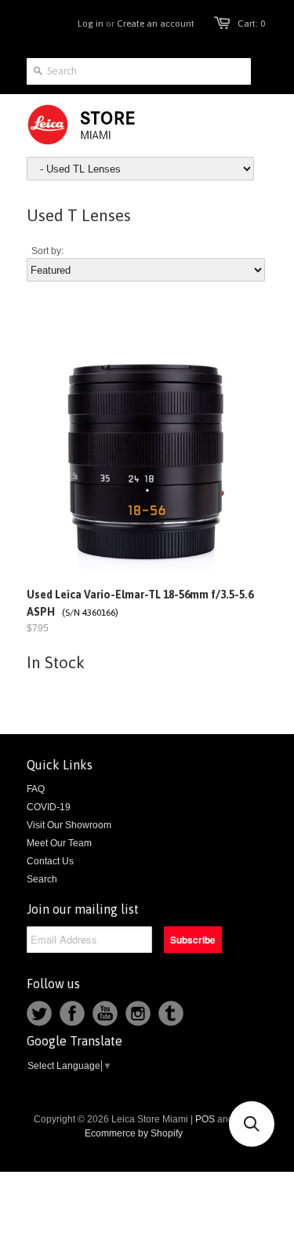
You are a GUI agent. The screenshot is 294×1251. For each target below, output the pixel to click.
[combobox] (139, 71)
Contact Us (50, 861)
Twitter (39, 1013)
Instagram (138, 1013)
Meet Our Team (59, 843)
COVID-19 (49, 807)
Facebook (72, 1013)
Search (42, 879)
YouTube (105, 1013)
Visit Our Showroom (69, 825)
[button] (251, 1124)
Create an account (155, 23)
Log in (90, 23)
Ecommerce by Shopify (134, 1133)
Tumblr (170, 1013)
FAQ (36, 789)
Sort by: (47, 250)
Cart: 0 (251, 23)
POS (205, 1119)
